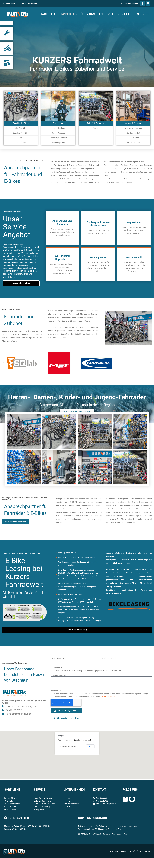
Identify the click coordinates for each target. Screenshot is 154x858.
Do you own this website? (68, 746)
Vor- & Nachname (58, 658)
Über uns (88, 14)
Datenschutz (56, 691)
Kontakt (124, 14)
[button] (150, 363)
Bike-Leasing (76, 671)
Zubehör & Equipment (93, 671)
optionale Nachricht (58, 675)
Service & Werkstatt (113, 671)
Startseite (47, 14)
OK (90, 747)
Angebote (106, 14)
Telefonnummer (108, 658)
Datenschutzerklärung (109, 697)
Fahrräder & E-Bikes (60, 671)
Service (143, 14)
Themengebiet (56, 668)
